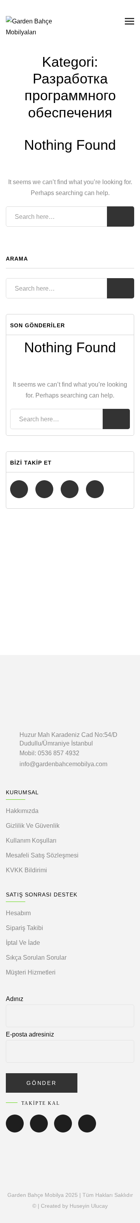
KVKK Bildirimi (26, 870)
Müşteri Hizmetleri (31, 972)
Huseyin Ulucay (89, 1206)
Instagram (70, 489)
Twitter (44, 489)
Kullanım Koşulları (31, 840)
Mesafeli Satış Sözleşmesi (42, 855)
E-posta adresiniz (30, 1034)
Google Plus (95, 489)
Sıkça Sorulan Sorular (36, 957)
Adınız (14, 999)
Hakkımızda (22, 811)
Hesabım (18, 913)
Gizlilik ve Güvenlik (33, 825)
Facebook (19, 489)
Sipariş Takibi (24, 928)
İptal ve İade (23, 942)
